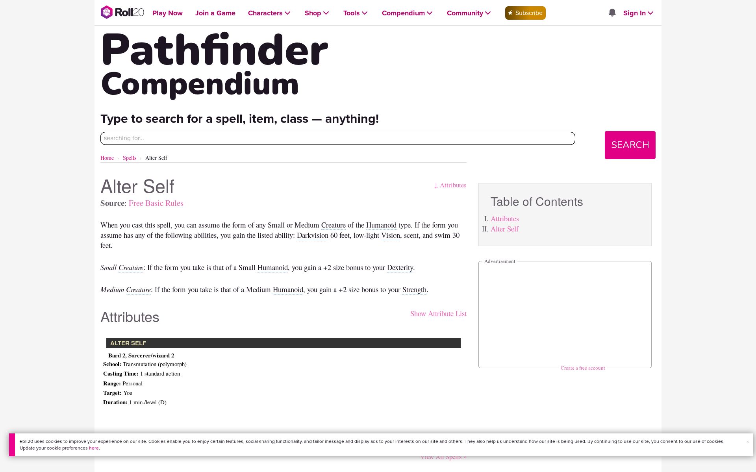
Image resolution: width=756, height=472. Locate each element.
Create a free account (583, 367)
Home (107, 157)
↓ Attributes (450, 184)
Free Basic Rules (156, 202)
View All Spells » (443, 456)
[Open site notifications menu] (612, 13)
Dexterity (400, 267)
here (94, 448)
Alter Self (505, 228)
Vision (390, 235)
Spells (129, 157)
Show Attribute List (438, 313)
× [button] (747, 441)
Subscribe (528, 12)
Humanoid (381, 225)
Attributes (505, 218)
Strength (414, 289)
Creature (333, 225)
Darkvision (312, 235)
